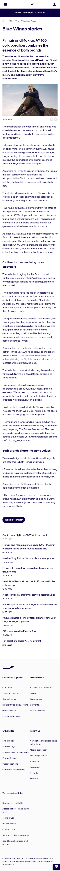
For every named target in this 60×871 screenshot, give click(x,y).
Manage (28, 12)
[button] (5, 4)
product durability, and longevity (37, 458)
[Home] (30, 4)
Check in (40, 12)
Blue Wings (15, 21)
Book (18, 12)
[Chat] (56, 867)
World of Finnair (29, 21)
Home (5, 21)
